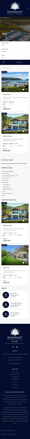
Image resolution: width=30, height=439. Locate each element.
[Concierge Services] (6, 307)
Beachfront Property (7, 171)
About (15, 384)
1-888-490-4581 (6, 17)
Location (3, 55)
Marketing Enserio (12, 434)
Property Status (5, 43)
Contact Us (15, 387)
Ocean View (5, 180)
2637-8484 (13, 297)
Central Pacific (15, 379)
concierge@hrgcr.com (15, 305)
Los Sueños (15, 371)
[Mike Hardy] (6, 297)
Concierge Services (16, 303)
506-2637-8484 (14, 306)
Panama (15, 382)
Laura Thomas (14, 312)
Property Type (4, 49)
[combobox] (15, 45)
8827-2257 (12, 316)
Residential (5, 182)
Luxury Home (5, 178)
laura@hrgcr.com (14, 314)
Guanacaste (15, 376)
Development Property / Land (10, 175)
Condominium (5, 173)
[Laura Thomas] (6, 317)
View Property (15, 88)
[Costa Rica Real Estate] (15, 14)
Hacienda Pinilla (15, 374)
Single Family (6, 186)
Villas (3, 195)
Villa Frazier (6, 94)
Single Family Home (8, 189)
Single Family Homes (7, 193)
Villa (4, 191)
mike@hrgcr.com (14, 295)
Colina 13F (6, 268)
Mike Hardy (13, 293)
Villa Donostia (7, 136)
